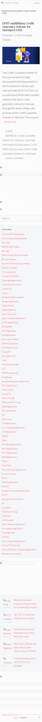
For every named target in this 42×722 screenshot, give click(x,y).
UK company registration (12, 528)
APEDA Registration (10, 247)
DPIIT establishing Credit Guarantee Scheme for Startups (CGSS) (18, 26)
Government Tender (10, 364)
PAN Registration (9, 457)
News (4, 440)
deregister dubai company (13, 297)
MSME (8, 131)
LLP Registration (9, 432)
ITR (3, 415)
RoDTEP (5, 486)
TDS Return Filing (9, 512)
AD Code (6, 242)
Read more (10, 121)
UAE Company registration (13, 524)
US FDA (5, 537)
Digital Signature (9, 310)
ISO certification (9, 410)
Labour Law (7, 419)
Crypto (5, 293)
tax (3, 503)
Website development (11, 553)
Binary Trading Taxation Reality (15, 255)
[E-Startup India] (9, 3)
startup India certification (12, 499)
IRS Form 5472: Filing (11, 402)
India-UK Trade (8, 398)
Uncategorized (8, 532)
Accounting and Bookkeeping (14, 238)
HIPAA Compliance (10, 373)
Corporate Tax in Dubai (11, 284)
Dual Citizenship (9, 314)
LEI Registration (9, 423)
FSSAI (4, 360)
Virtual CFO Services (11, 545)
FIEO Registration (9, 347)
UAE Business (8, 520)
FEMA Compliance (10, 343)
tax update (6, 507)
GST (3, 368)
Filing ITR (6, 352)
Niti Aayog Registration (12, 444)
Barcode (5, 251)
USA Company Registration (13, 541)
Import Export (8, 389)
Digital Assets (8, 305)
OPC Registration (9, 453)
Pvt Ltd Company (9, 474)
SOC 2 (4, 495)
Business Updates (9, 268)
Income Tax (6, 394)
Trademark (6, 516)
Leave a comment (14, 157)
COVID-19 (6, 289)
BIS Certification (9, 259)
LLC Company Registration (13, 427)
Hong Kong (6, 377)
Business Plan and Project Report (16, 263)
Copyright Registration (12, 280)
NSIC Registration (9, 448)
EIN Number (7, 326)
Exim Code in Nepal (10, 339)
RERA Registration (10, 482)
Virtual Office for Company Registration (19, 549)
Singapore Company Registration (16, 490)
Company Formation (10, 276)
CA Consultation (9, 272)
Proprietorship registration (14, 469)
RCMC (5, 478)
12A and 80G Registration (13, 234)
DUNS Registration (10, 322)
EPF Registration (9, 331)
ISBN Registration (9, 406)
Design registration (10, 301)
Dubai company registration (14, 318)
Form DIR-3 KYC (9, 356)
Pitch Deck (6, 465)
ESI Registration (9, 335)
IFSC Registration (9, 385)
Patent (4, 461)
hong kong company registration (15, 381)
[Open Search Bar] (25, 3)
